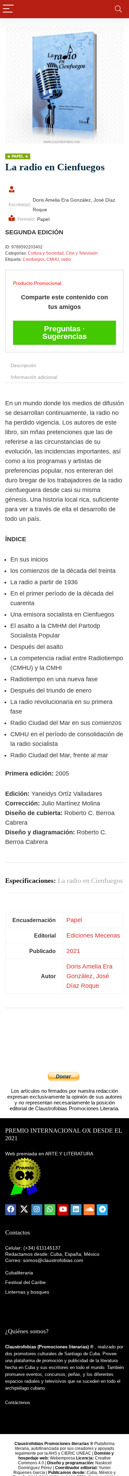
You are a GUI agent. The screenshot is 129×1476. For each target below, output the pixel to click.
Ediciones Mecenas (93, 935)
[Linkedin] (76, 1209)
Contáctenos (17, 1402)
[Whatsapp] (49, 1209)
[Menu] (8, 9)
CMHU (52, 259)
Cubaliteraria (19, 1272)
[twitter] (23, 1209)
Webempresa (62, 1458)
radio (66, 259)
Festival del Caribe (25, 1282)
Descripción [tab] (23, 365)
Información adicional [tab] (34, 377)
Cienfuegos (33, 259)
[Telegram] (102, 1209)
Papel (74, 920)
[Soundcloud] (89, 1209)
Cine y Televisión (82, 253)
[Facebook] (10, 1209)
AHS (53, 1453)
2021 (73, 951)
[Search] (118, 9)
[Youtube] (62, 1209)
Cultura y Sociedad (46, 253)
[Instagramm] (36, 1209)
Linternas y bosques (27, 1292)
